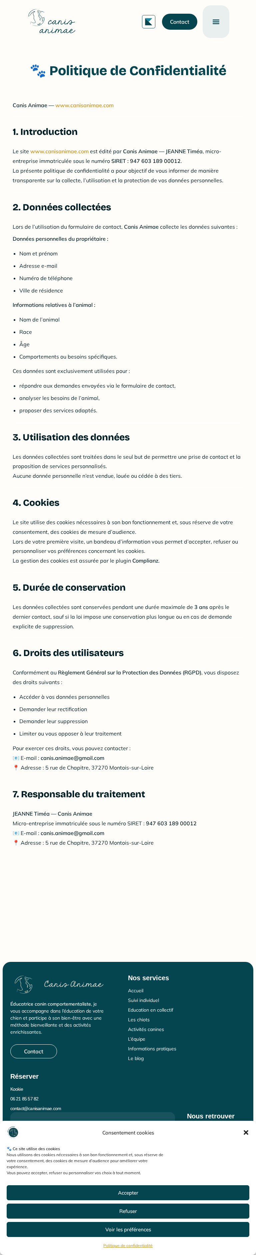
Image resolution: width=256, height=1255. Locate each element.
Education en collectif (150, 1010)
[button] (246, 1132)
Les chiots (139, 1020)
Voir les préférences (128, 1229)
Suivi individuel (143, 1000)
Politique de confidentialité (128, 1245)
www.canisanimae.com (84, 105)
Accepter (128, 1193)
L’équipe (136, 1039)
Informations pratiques (152, 1049)
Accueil (135, 991)
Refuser (128, 1211)
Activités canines (146, 1029)
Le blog (136, 1058)
